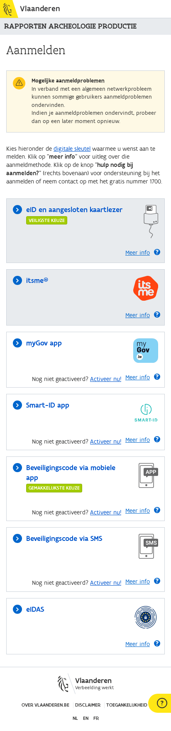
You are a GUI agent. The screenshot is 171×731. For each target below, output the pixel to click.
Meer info (137, 253)
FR (96, 718)
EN (85, 718)
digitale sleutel (72, 149)
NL (75, 718)
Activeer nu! (105, 379)
